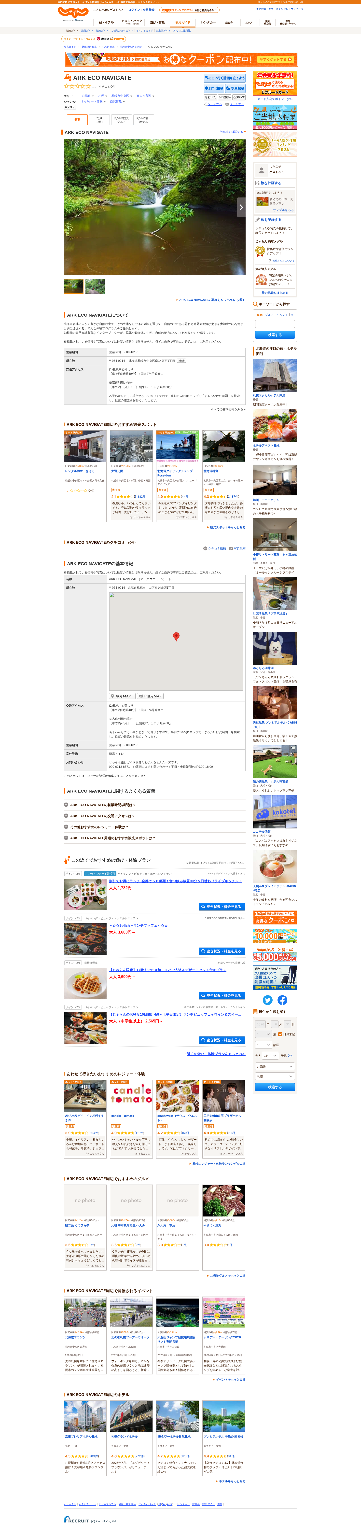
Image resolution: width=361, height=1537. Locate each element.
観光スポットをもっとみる (228, 527)
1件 (184, 1245)
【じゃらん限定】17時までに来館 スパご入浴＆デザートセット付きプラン (167, 970)
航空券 (229, 22)
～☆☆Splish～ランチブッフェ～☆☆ (140, 925)
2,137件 (233, 496)
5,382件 (140, 496)
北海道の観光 (89, 46)
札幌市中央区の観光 (131, 46)
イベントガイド (144, 30)
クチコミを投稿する (214, 88)
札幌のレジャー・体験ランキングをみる (219, 1163)
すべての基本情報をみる (227, 409)
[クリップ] (239, 97)
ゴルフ (248, 22)
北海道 (86, 96)
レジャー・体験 (92, 101)
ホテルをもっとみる (232, 1481)
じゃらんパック (132, 22)
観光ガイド (102, 30)
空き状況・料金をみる (222, 907)
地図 (181, 361)
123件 (185, 1456)
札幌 (101, 96)
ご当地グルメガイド (122, 30)
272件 (140, 1456)
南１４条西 (144, 96)
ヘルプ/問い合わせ (293, 1)
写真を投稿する (235, 88)
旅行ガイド (87, 30)
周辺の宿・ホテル (143, 120)
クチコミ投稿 (217, 548)
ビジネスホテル (107, 1504)
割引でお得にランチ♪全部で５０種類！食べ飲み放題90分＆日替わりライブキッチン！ (175, 881)
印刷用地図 (150, 696)
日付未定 (289, 1034)
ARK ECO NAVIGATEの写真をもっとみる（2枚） (212, 300)
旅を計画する (271, 183)
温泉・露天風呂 (127, 1504)
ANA (169, 1504)
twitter (268, 1000)
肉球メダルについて (284, 260)
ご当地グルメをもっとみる (228, 1275)
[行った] (210, 97)
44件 (185, 496)
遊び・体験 (157, 22)
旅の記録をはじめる (275, 292)
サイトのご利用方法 (269, 1)
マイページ (297, 8)
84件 (231, 1456)
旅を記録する (271, 219)
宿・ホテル (70, 1504)
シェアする (215, 104)
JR (159, 1504)
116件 (232, 1133)
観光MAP (122, 696)
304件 (93, 1133)
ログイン (134, 10)
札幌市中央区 (120, 96)
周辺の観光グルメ (121, 120)
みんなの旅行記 (182, 30)
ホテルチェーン (87, 1504)
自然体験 (116, 101)
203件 (93, 1456)
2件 (91, 1245)
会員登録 (148, 10)
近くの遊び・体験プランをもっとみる (216, 1054)
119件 (139, 1133)
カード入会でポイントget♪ (275, 99)
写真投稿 (240, 548)
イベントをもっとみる (231, 1379)
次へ (241, 207)
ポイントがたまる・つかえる (80, 38)
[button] (176, 637)
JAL (164, 1504)
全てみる (70, 107)
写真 (100, 119)
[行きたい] (224, 97)
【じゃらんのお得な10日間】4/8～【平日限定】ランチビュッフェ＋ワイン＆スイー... (175, 1014)
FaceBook (282, 1000)
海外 (267, 22)
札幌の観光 (108, 46)
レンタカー (208, 22)
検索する (275, 335)
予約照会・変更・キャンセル (272, 8)
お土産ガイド (163, 30)
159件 (186, 1133)
